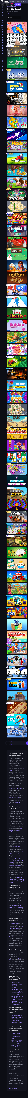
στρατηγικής (17, 958)
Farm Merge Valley (17, 1003)
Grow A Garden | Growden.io (17, 1034)
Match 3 (17, 859)
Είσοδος (18, 4)
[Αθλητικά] (2, 37)
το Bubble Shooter (15, 803)
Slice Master (16, 1037)
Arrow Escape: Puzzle (16, 987)
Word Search (16, 1045)
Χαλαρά (14, 6)
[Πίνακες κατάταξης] (2, 25)
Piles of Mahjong (17, 991)
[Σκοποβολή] (2, 61)
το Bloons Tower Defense (16, 907)
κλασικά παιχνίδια (14, 797)
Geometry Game (17, 1040)
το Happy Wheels (17, 905)
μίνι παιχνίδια (16, 847)
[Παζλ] (2, 53)
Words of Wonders (17, 993)
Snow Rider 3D (16, 1042)
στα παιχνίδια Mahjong (15, 866)
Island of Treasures (17, 1047)
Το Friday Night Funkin (16, 927)
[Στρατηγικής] (2, 63)
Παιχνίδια (9, 6)
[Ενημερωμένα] (2, 17)
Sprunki (14, 1038)
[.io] (2, 34)
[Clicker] (2, 32)
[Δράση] (2, 42)
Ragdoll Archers (17, 989)
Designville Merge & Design (16, 881)
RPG (10, 959)
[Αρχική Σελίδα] (2, 7)
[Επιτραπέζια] (2, 45)
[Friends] (2, 4)
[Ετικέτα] (2, 70)
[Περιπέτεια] (2, 55)
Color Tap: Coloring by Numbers (17, 997)
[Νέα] (2, 12)
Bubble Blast (16, 1024)
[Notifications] (11, 4)
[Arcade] (2, 29)
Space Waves (16, 1004)
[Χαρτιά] (2, 66)
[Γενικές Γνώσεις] (2, 40)
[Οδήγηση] (2, 50)
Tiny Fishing (19, 853)
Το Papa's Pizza (13, 923)
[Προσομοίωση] (2, 58)
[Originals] (2, 20)
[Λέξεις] (2, 48)
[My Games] (7, 4)
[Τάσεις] (2, 15)
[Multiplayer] (2, 23)
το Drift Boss (18, 788)
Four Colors (15, 994)
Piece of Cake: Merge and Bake (17, 983)
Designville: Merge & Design (17, 1000)
